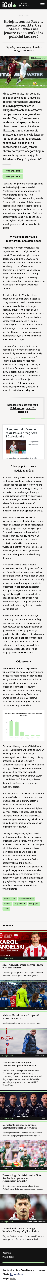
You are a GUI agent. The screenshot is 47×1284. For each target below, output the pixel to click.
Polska (6, 909)
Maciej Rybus (33, 904)
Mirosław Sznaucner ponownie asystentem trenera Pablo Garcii (20, 1127)
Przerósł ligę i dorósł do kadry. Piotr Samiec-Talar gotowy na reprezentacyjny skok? (22, 1178)
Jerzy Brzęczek (19, 904)
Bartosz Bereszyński (26, 899)
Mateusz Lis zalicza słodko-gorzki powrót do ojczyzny (21, 1017)
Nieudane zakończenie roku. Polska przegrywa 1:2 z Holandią (23, 408)
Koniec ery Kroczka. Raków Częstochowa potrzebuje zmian (19, 1064)
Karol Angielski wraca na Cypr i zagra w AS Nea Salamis (23, 966)
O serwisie (7, 1253)
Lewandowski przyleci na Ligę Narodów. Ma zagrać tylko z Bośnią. (21, 1230)
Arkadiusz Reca (9, 899)
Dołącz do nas (8, 1257)
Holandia (7, 904)
